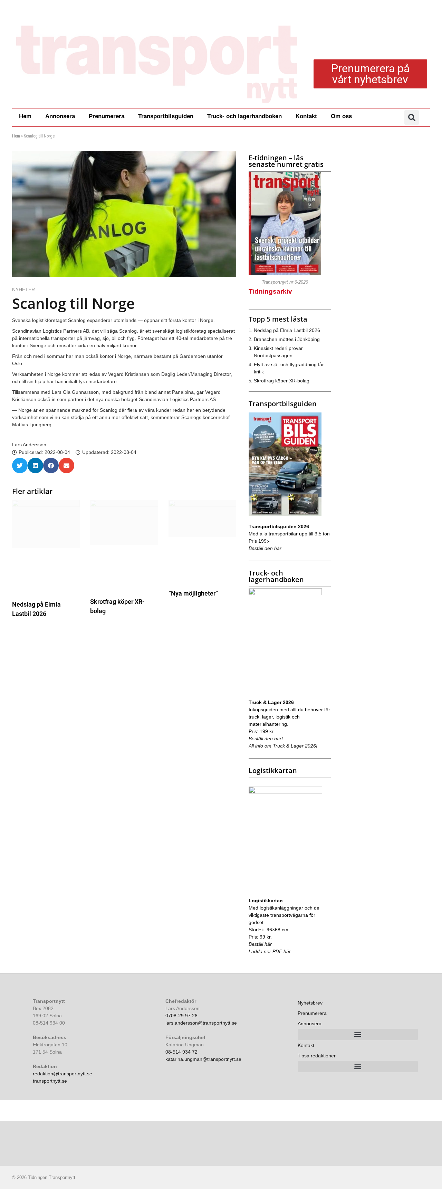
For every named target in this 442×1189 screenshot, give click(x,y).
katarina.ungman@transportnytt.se (203, 1059)
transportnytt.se (50, 1081)
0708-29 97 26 (181, 1015)
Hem (25, 116)
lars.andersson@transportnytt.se (201, 1023)
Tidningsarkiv (270, 291)
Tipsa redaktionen (317, 1055)
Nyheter (23, 289)
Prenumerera (106, 116)
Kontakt (306, 116)
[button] (411, 117)
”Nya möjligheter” (193, 593)
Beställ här (260, 944)
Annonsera (60, 116)
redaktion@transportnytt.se (62, 1073)
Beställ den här (265, 548)
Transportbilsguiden (165, 116)
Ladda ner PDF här (270, 951)
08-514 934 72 (181, 1052)
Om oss (341, 116)
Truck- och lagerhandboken (244, 116)
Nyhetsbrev (310, 1003)
